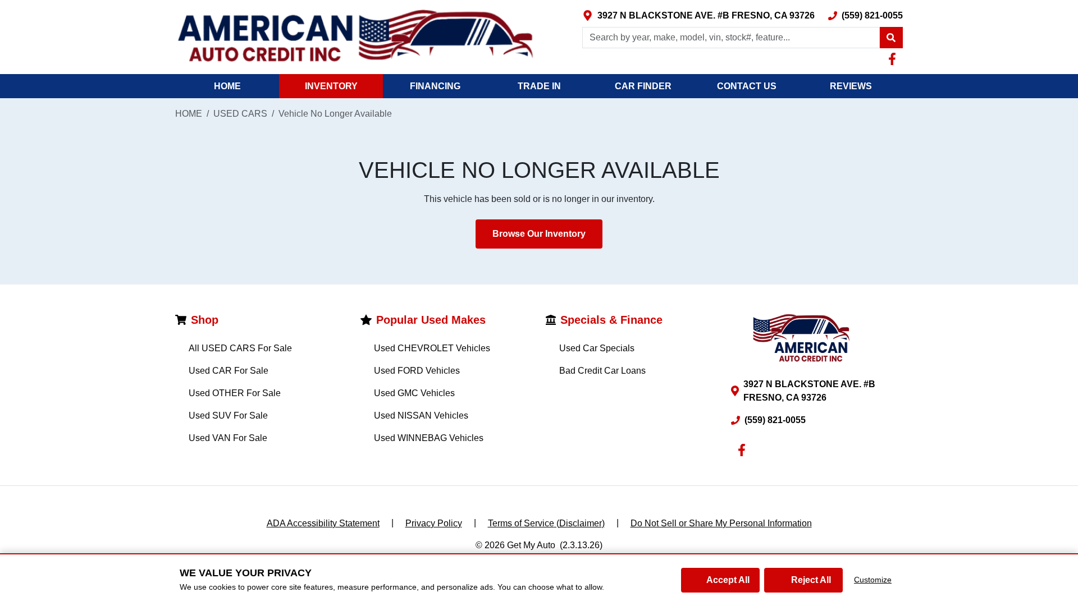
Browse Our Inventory (539, 233)
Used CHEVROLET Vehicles (432, 348)
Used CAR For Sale (228, 370)
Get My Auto (531, 545)
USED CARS (240, 113)
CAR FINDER (643, 86)
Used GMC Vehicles (414, 393)
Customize (873, 579)
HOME (227, 86)
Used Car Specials (596, 348)
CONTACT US (746, 86)
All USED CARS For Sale (240, 348)
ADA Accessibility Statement (323, 523)
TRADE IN (539, 86)
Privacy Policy (433, 523)
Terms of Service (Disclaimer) (546, 523)
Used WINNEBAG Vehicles (428, 438)
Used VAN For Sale (228, 438)
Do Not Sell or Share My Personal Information (721, 523)
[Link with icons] (894, 59)
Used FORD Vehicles (417, 370)
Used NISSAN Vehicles (421, 415)
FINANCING (435, 86)
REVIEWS (851, 86)
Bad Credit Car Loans (602, 370)
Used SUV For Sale (228, 415)
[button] (891, 37)
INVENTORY (331, 86)
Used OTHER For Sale (235, 393)
